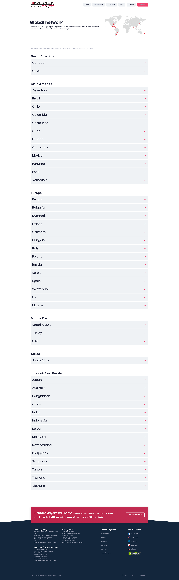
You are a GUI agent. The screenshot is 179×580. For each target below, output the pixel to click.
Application (105, 533)
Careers (104, 549)
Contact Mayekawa (135, 515)
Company (142, 4)
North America (36, 48)
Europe (57, 48)
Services (104, 541)
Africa (75, 48)
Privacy (124, 575)
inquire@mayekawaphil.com (47, 542)
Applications (98, 4)
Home (87, 4)
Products (111, 4)
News (121, 4)
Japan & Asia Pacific (86, 48)
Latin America (48, 48)
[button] (38, 63)
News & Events (106, 553)
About (134, 575)
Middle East (66, 48)
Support (131, 4)
